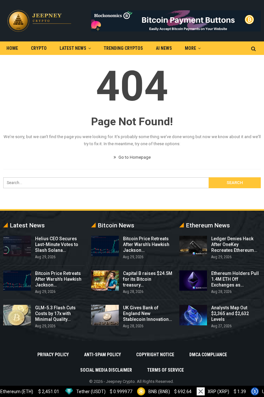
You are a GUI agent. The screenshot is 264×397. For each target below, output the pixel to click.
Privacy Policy (53, 354)
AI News (164, 48)
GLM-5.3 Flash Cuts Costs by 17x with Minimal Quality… (55, 313)
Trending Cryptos (123, 48)
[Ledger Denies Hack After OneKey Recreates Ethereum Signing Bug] (193, 246)
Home (12, 48)
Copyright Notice (155, 354)
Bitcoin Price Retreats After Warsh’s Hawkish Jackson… (58, 279)
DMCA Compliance (208, 354)
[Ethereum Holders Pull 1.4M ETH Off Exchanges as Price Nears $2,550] (193, 280)
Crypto (39, 48)
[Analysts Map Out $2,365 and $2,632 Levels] (193, 315)
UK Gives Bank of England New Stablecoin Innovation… (147, 313)
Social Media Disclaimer (106, 370)
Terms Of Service (165, 370)
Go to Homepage (134, 157)
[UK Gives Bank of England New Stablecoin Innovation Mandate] (105, 315)
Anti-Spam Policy (102, 354)
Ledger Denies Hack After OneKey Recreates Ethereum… (234, 244)
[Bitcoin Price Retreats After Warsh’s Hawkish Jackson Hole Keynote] (17, 280)
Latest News (73, 48)
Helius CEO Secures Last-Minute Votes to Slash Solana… (56, 244)
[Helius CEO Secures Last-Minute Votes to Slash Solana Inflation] (17, 246)
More (190, 48)
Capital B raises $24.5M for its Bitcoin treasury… (147, 279)
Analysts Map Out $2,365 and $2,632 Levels (230, 313)
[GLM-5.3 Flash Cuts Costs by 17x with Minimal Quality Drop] (17, 315)
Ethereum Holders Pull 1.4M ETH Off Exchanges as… (235, 279)
